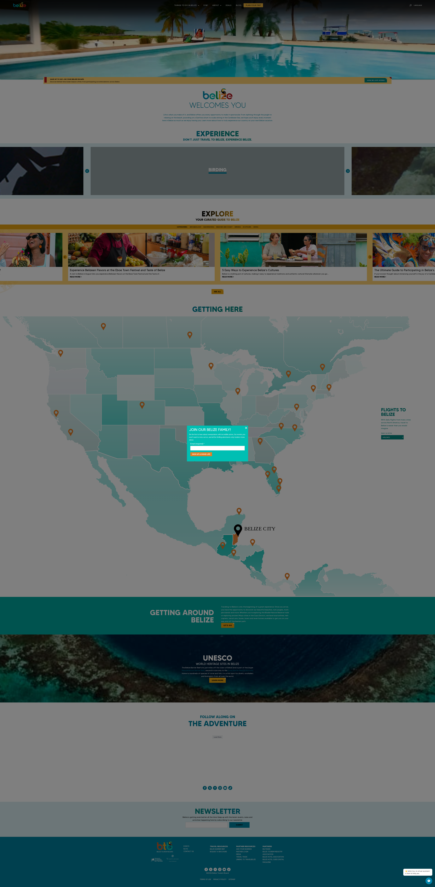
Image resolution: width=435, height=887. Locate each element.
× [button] (246, 428)
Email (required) (197, 444)
